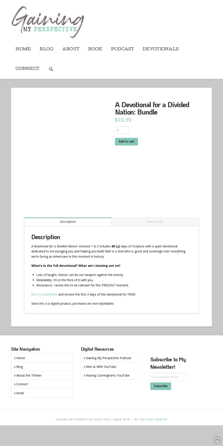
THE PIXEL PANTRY (153, 419)
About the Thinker (29, 375)
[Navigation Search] (51, 69)
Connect (22, 384)
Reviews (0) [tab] (155, 222)
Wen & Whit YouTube (101, 367)
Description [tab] (68, 222)
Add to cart (126, 141)
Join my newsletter (44, 294)
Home (20, 358)
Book (20, 393)
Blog (19, 367)
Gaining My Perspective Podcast (108, 358)
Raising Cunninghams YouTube (108, 375)
